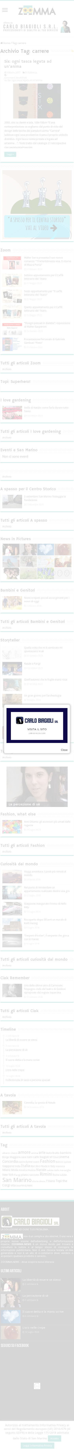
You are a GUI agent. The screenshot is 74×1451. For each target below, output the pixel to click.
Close (64, 749)
